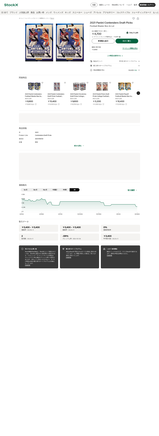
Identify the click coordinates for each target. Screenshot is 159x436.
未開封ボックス (44, 18)
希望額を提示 (103, 41)
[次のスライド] (138, 93)
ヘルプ (129, 5)
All (74, 190)
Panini (52, 18)
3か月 (35, 190)
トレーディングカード (141, 12)
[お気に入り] (133, 18)
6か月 (45, 190)
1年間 (65, 190)
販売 (135, 5)
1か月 (25, 190)
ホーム (21, 18)
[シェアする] (138, 18)
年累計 (55, 190)
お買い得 (40, 12)
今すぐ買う (127, 41)
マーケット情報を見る (130, 48)
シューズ (88, 12)
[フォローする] (42, 83)
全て (6, 12)
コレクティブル (123, 12)
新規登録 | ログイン (147, 5)
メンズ (49, 12)
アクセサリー (109, 12)
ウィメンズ (58, 12)
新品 (33, 12)
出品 (94, 5)
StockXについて (118, 5)
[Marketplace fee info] (120, 37)
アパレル (97, 12)
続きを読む (78, 146)
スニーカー (77, 12)
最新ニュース (104, 5)
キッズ (68, 12)
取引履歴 (131, 190)
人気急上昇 (24, 12)
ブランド (14, 12)
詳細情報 (40, 265)
